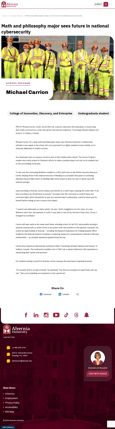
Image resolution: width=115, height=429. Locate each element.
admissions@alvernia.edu (22, 361)
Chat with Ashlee (98, 374)
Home (4, 16)
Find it (99, 4)
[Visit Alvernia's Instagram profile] (46, 315)
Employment (11, 398)
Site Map (9, 411)
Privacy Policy (12, 402)
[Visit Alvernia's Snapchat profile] (86, 315)
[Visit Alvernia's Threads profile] (76, 315)
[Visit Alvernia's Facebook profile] (26, 315)
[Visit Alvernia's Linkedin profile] (36, 315)
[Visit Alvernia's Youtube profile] (56, 315)
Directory (10, 393)
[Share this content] (77, 294)
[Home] (9, 4)
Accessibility (11, 407)
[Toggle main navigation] (106, 4)
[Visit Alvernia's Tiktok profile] (66, 315)
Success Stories (16, 16)
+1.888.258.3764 (19, 348)
